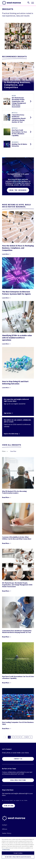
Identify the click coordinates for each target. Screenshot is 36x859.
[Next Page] (30, 737)
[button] (28, 2)
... (23, 737)
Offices (4, 829)
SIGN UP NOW (8, 805)
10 (27, 737)
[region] (18, 848)
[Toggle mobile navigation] (32, 3)
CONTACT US (18, 759)
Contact (4, 825)
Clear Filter (13, 451)
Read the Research (18, 190)
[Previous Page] (5, 737)
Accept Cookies (18, 853)
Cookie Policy (6, 833)
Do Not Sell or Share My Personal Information (18, 857)
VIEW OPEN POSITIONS (18, 780)
